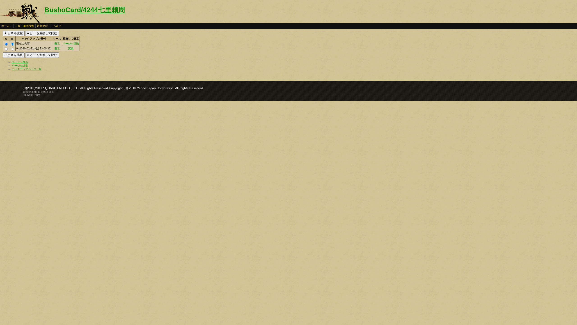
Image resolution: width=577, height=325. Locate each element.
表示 (57, 43)
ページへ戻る (20, 62)
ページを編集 (20, 65)
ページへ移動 (71, 43)
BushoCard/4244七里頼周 (84, 10)
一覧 (17, 26)
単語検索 (28, 26)
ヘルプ (57, 26)
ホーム (5, 26)
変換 (70, 48)
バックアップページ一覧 (26, 69)
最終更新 (42, 26)
